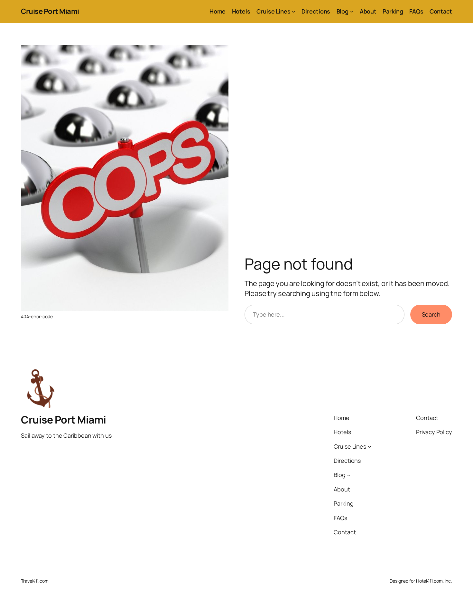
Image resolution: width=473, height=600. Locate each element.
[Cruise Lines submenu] (293, 11)
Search (431, 314)
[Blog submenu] (352, 11)
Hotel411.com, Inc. (434, 581)
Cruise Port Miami (50, 11)
